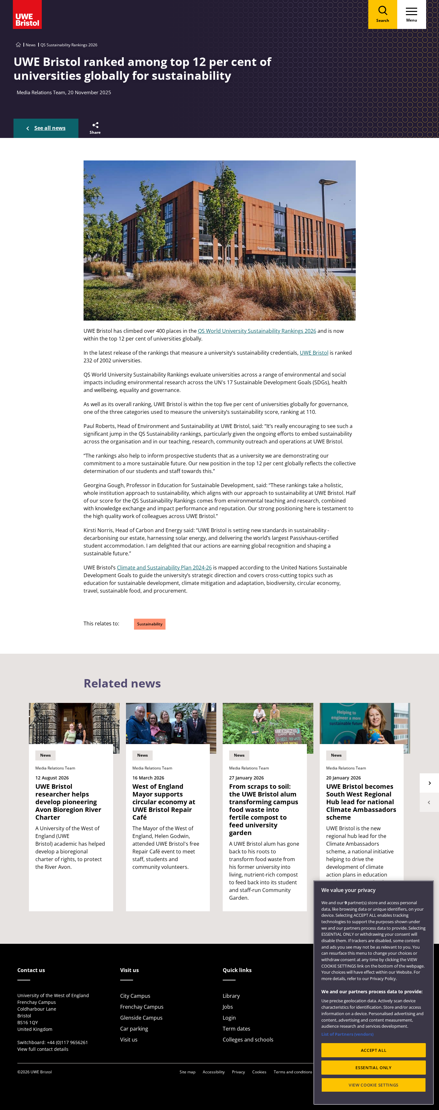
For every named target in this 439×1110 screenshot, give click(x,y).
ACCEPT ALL (374, 1050)
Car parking (134, 1028)
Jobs (228, 1006)
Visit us (129, 1039)
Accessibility (214, 1072)
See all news (50, 128)
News (31, 45)
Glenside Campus (141, 1017)
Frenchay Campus (142, 1006)
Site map (187, 1072)
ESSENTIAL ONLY (373, 1067)
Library (231, 995)
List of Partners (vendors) (347, 1034)
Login (229, 1017)
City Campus (135, 995)
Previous (429, 802)
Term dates (236, 1028)
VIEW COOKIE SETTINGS (374, 1085)
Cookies (259, 1072)
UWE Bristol (314, 352)
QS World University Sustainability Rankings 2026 (257, 330)
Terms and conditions (293, 1072)
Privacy (238, 1072)
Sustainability (149, 624)
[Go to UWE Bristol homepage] (18, 45)
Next (429, 783)
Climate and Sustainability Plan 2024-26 (164, 567)
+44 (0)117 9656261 (67, 1042)
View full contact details (42, 1049)
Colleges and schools (248, 1039)
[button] (94, 128)
